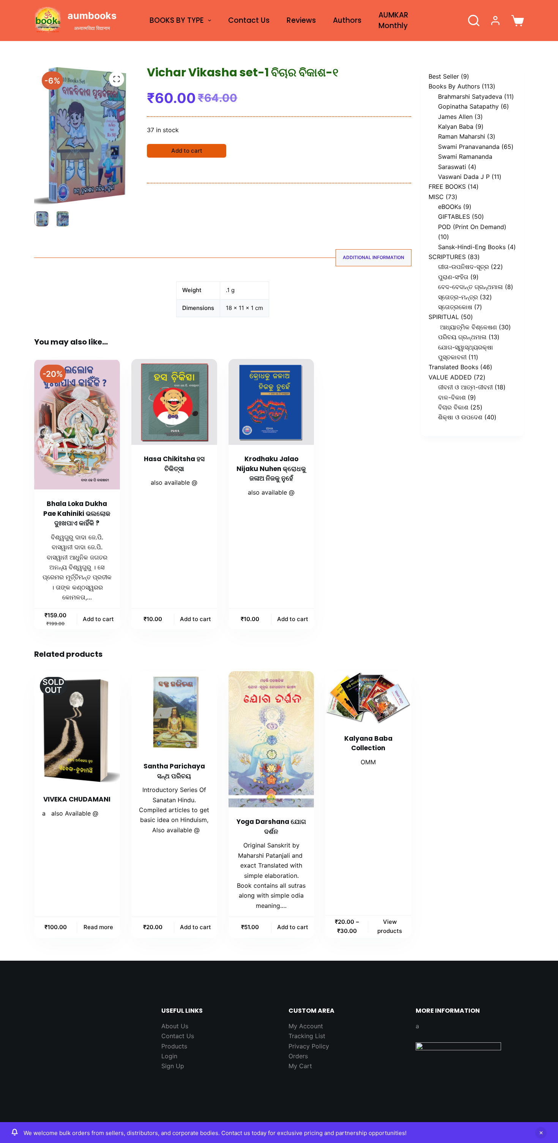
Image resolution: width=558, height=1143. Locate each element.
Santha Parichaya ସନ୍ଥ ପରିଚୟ (174, 771)
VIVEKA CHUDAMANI (76, 799)
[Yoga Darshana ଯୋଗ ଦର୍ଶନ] (271, 739)
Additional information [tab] (373, 257)
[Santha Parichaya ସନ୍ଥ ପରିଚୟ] (174, 711)
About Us (174, 1026)
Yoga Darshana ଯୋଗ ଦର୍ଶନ (271, 826)
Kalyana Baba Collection (368, 743)
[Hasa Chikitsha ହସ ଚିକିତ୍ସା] (174, 402)
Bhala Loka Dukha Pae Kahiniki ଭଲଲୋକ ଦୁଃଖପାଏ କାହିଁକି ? (76, 513)
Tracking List (306, 1036)
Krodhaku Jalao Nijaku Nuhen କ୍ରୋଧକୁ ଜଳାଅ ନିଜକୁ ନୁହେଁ (271, 468)
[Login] (495, 20)
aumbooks (92, 15)
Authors (347, 20)
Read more (98, 927)
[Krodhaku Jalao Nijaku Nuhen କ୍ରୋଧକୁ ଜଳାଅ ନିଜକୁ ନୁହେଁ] (271, 402)
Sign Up (172, 1066)
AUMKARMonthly (393, 20)
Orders (298, 1056)
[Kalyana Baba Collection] (368, 697)
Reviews (301, 20)
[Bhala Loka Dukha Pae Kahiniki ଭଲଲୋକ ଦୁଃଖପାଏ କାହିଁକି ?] (77, 424)
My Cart (300, 1066)
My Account (305, 1026)
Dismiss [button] (541, 1132)
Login (169, 1056)
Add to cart (186, 150)
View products (389, 926)
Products (174, 1046)
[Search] (473, 20)
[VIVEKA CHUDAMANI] (77, 728)
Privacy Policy (308, 1046)
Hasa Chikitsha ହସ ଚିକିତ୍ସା (174, 463)
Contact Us (249, 20)
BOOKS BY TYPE (177, 20)
